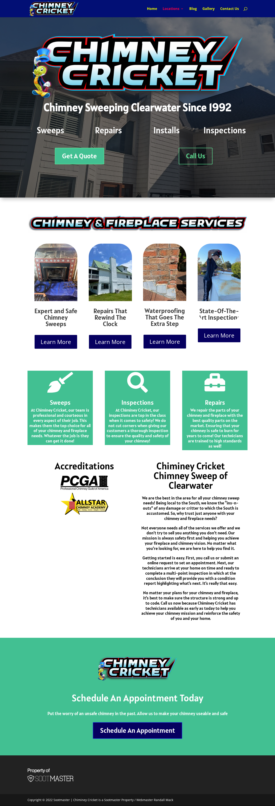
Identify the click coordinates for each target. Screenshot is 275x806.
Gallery (208, 9)
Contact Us (229, 9)
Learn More (56, 342)
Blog (193, 9)
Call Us (195, 155)
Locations (171, 9)
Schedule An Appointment (137, 730)
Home (152, 9)
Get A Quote (79, 155)
